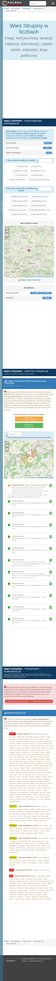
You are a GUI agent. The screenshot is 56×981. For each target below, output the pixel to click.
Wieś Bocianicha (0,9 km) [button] (20, 196)
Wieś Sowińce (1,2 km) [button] (40, 196)
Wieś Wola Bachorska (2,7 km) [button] (40, 210)
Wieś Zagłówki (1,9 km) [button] (39, 205)
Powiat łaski (26, 8)
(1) (29, 419)
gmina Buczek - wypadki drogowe (18, 701)
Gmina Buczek (38, 8)
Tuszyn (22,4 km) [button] (22, 175)
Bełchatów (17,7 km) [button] (38, 170)
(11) (29, 425)
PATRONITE (11, 961)
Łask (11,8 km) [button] (37, 166)
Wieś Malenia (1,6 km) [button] (39, 201)
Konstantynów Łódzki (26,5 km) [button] (39, 179)
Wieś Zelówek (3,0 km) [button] (39, 214)
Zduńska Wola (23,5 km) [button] (17, 179)
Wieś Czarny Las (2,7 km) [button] (18, 210)
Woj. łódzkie (15, 8)
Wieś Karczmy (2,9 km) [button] (20, 214)
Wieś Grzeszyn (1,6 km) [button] (20, 201)
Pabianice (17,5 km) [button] (21, 170)
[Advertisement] (28, 90)
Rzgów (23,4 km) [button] (38, 175)
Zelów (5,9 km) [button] (22, 166)
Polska (6, 8)
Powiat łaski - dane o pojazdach (42, 701)
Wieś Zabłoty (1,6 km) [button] (20, 205)
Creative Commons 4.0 (29, 959)
